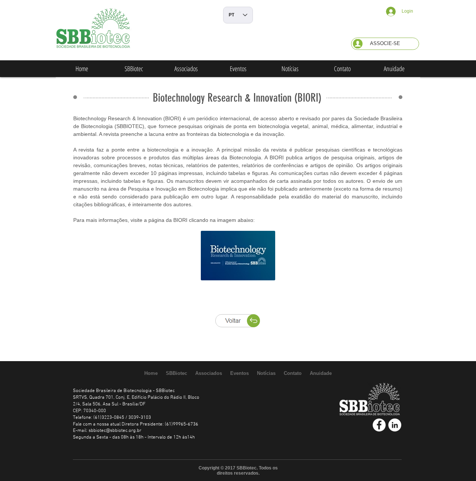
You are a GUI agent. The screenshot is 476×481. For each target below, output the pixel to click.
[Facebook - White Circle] (379, 424)
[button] (385, 44)
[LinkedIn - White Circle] (394, 424)
